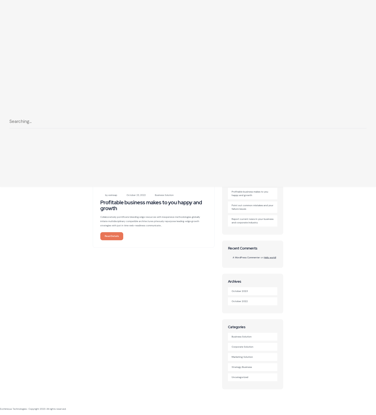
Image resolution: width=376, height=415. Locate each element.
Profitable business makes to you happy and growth (151, 205)
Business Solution (164, 195)
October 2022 (240, 301)
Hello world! (270, 257)
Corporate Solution (242, 346)
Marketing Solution (242, 356)
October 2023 (240, 291)
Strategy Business (242, 367)
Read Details (112, 236)
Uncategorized (240, 377)
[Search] (361, 122)
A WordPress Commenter (246, 257)
